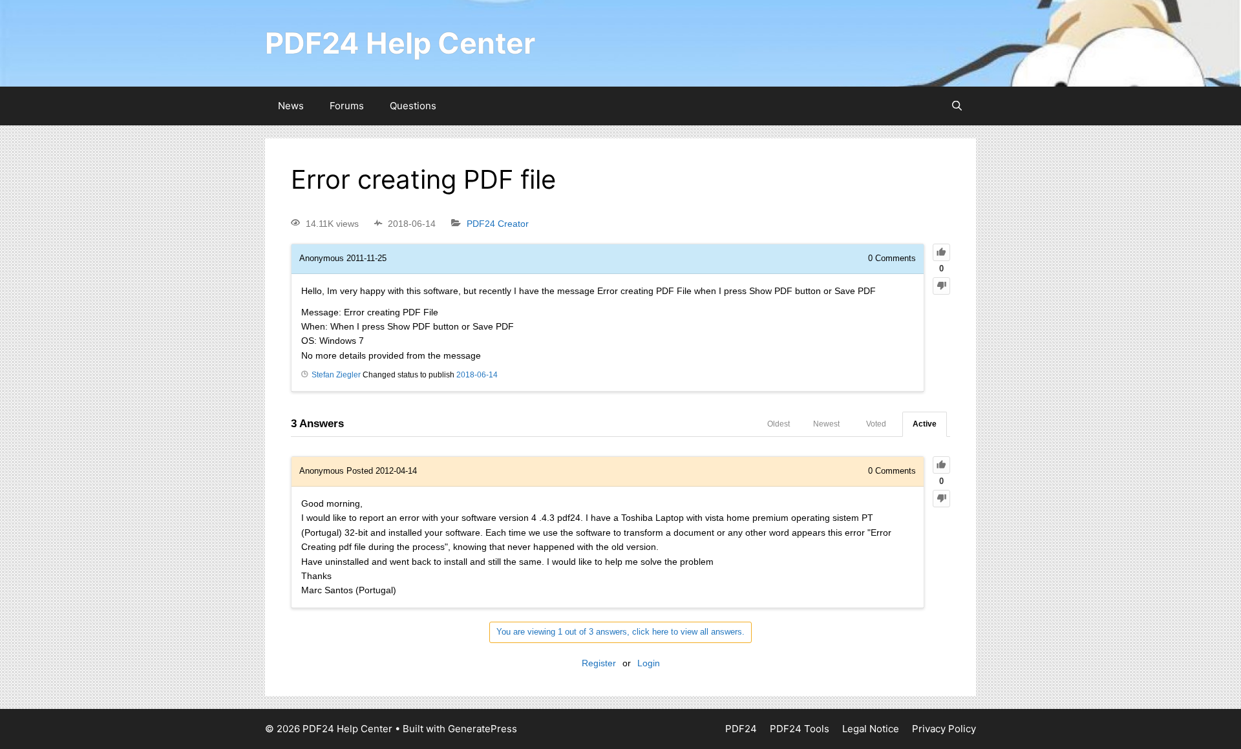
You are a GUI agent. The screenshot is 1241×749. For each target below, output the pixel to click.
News (291, 106)
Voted (876, 423)
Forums (347, 106)
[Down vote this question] (941, 286)
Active (925, 423)
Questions (413, 106)
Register (599, 663)
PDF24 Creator (498, 223)
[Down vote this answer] (941, 498)
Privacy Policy (944, 729)
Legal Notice (870, 729)
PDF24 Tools (799, 729)
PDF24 (741, 729)
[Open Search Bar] (957, 106)
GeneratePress (482, 729)
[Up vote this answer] (941, 465)
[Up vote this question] (941, 252)
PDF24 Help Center (400, 43)
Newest (826, 423)
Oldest (778, 423)
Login (648, 663)
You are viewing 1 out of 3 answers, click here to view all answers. (620, 632)
